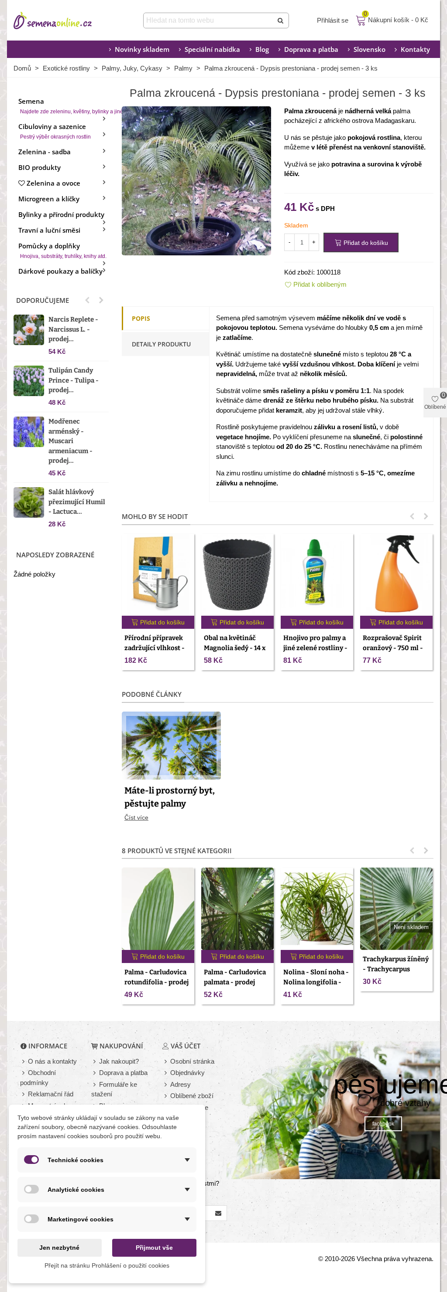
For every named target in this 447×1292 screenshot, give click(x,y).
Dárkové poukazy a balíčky (60, 271)
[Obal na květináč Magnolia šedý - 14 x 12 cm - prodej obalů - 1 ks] (237, 575)
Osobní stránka (192, 1061)
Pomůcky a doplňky (62, 250)
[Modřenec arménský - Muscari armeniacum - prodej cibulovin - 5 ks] (29, 432)
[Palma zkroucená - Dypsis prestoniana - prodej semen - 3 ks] (196, 179)
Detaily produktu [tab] (161, 344)
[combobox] (209, 20)
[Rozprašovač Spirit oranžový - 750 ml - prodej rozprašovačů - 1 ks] (396, 575)
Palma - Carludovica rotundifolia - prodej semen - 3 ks (156, 982)
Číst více (136, 817)
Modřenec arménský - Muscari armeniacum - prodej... (70, 441)
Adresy (180, 1084)
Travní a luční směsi (49, 230)
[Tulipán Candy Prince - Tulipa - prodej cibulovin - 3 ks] (29, 381)
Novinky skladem (142, 49)
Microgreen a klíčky (48, 198)
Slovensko (369, 49)
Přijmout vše (154, 1247)
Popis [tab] (141, 318)
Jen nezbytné (59, 1247)
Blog (262, 49)
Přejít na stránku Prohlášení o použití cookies (107, 1265)
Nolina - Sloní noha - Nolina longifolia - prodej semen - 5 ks (316, 982)
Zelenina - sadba (44, 151)
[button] (87, 300)
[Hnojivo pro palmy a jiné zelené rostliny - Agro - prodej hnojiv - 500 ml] (317, 575)
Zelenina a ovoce (53, 183)
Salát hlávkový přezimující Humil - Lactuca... (76, 501)
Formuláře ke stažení (114, 1089)
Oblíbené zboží (191, 1095)
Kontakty (415, 49)
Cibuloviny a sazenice (54, 131)
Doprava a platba (311, 49)
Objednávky (187, 1072)
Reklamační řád (50, 1094)
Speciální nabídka (212, 49)
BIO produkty (39, 167)
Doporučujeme (42, 300)
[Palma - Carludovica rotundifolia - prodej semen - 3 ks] (158, 909)
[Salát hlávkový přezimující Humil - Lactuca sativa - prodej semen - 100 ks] (29, 502)
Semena (63, 106)
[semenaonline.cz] (66, 20)
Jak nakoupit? (119, 1061)
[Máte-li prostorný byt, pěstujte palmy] (171, 745)
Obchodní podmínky (38, 1077)
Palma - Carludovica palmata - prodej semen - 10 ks (235, 982)
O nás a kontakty (52, 1061)
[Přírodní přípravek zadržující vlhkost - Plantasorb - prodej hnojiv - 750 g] (158, 575)
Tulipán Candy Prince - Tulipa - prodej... (73, 380)
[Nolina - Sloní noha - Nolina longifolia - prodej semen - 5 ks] (317, 909)
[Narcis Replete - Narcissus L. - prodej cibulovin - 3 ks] (29, 330)
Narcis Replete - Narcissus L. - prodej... (73, 329)
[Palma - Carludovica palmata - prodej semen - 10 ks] (237, 909)
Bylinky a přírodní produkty (61, 214)
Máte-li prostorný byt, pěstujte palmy (169, 797)
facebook (383, 1124)
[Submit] (281, 20)
